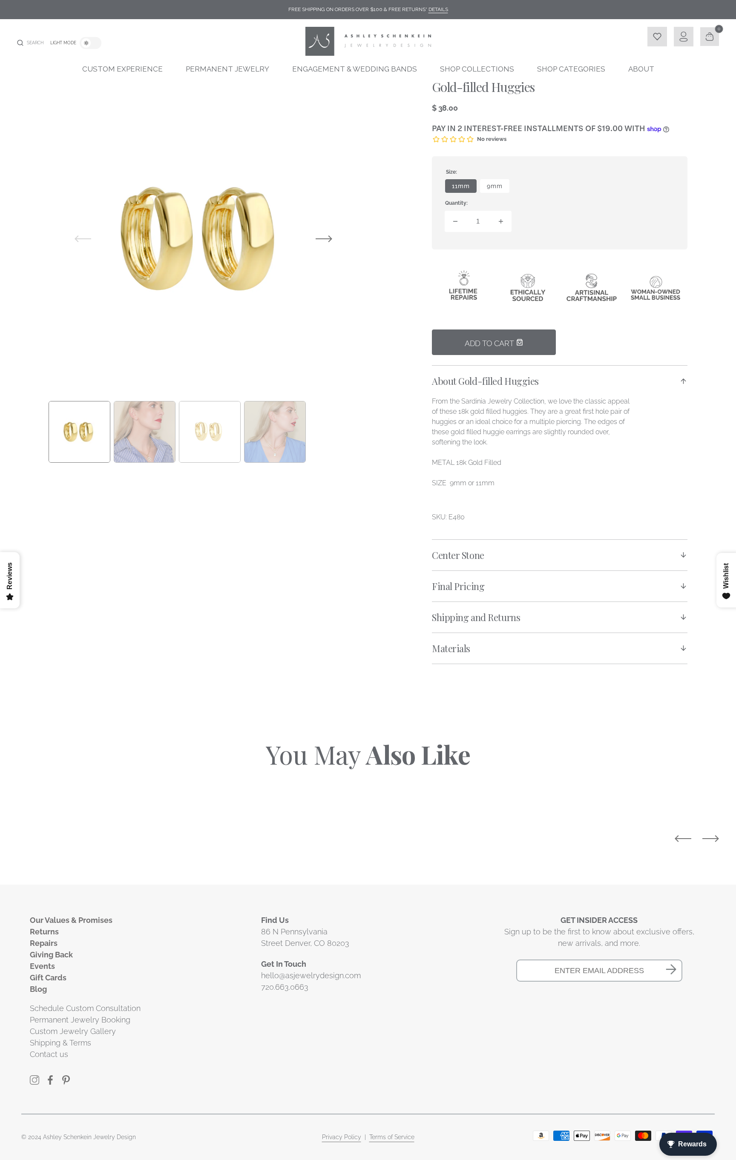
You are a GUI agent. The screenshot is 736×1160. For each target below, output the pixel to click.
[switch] (90, 43)
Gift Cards (48, 977)
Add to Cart (490, 343)
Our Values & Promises (71, 920)
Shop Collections (477, 69)
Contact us (49, 1054)
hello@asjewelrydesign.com (311, 975)
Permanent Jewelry (227, 69)
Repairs (44, 943)
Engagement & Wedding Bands (354, 69)
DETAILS (438, 9)
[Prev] (683, 838)
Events (42, 966)
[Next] (710, 838)
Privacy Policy (341, 1137)
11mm (464, 188)
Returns (44, 931)
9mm (498, 188)
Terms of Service (391, 1137)
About (641, 69)
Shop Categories (571, 69)
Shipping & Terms (60, 1042)
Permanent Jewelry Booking (80, 1019)
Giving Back (51, 954)
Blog (38, 989)
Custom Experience (122, 69)
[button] (30, 43)
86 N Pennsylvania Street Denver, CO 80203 (305, 937)
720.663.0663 (284, 986)
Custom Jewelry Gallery (73, 1031)
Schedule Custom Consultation (85, 1008)
